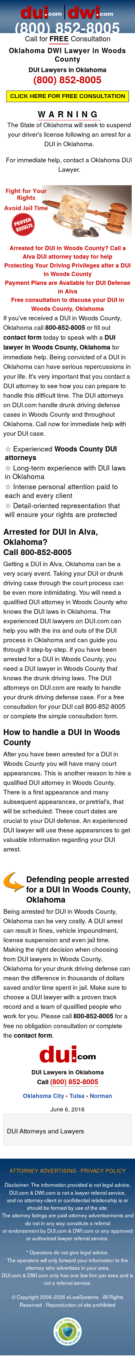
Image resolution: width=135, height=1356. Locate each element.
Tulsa (77, 1095)
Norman (101, 1095)
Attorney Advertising (43, 1170)
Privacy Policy (103, 1170)
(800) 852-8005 (67, 27)
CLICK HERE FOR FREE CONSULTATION (67, 96)
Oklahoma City (43, 1095)
